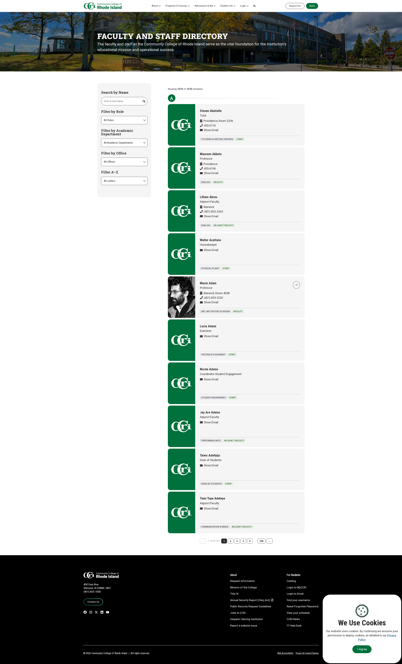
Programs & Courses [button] (176, 6)
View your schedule (298, 612)
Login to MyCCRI (296, 587)
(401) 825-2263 (213, 211)
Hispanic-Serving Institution (246, 619)
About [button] (155, 6)
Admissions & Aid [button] (204, 6)
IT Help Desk (294, 625)
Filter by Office (113, 153)
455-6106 (210, 168)
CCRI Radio (293, 619)
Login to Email (295, 593)
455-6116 (210, 125)
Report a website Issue (243, 625)
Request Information (242, 581)
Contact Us (93, 601)
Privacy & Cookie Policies (307, 653)
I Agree (362, 649)
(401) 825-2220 (213, 297)
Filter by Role (112, 111)
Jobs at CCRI (238, 612)
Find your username (298, 600)
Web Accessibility (285, 653)
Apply (312, 5)
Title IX (234, 593)
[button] (254, 6)
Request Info (295, 6)
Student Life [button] (226, 6)
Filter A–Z (109, 172)
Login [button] (243, 6)
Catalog (291, 581)
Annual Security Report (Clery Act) (250, 600)
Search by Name (114, 92)
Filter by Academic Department (117, 132)
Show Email (211, 130)
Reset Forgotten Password (302, 606)
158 (261, 541)
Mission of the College (243, 587)
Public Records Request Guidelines (250, 606)
